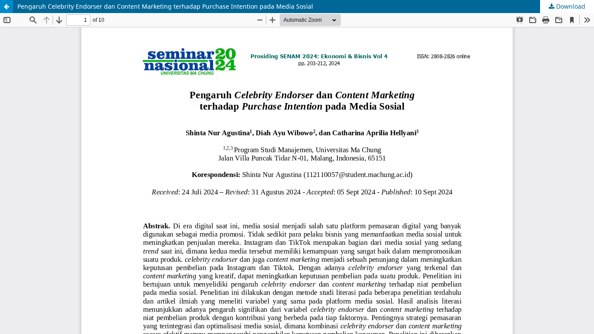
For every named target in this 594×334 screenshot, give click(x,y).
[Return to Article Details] (6, 6)
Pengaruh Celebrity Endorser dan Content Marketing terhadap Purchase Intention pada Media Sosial (165, 6)
